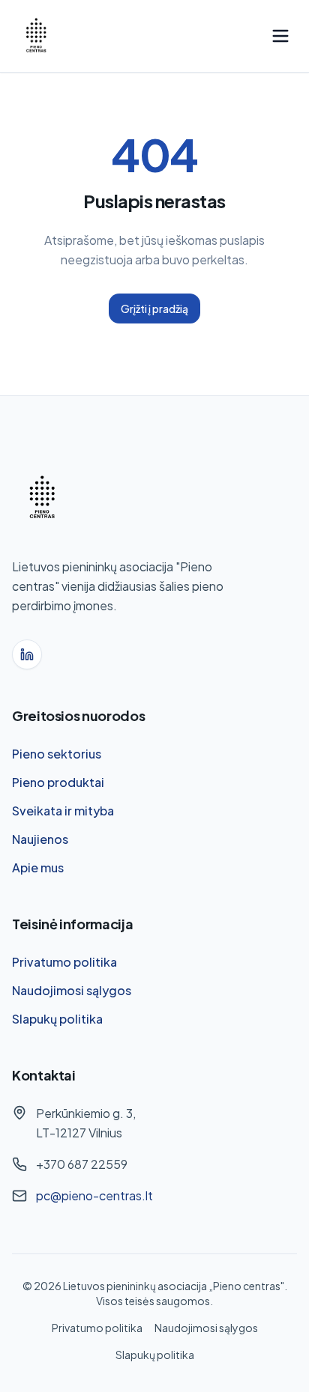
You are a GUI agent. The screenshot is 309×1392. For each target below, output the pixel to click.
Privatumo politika (64, 962)
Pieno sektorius (56, 754)
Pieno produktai (58, 782)
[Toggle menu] (280, 35)
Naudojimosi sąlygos (71, 990)
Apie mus (38, 867)
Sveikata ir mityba (63, 810)
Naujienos (40, 839)
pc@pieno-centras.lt (94, 1195)
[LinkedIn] (27, 654)
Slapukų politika (57, 1019)
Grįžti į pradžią (154, 308)
